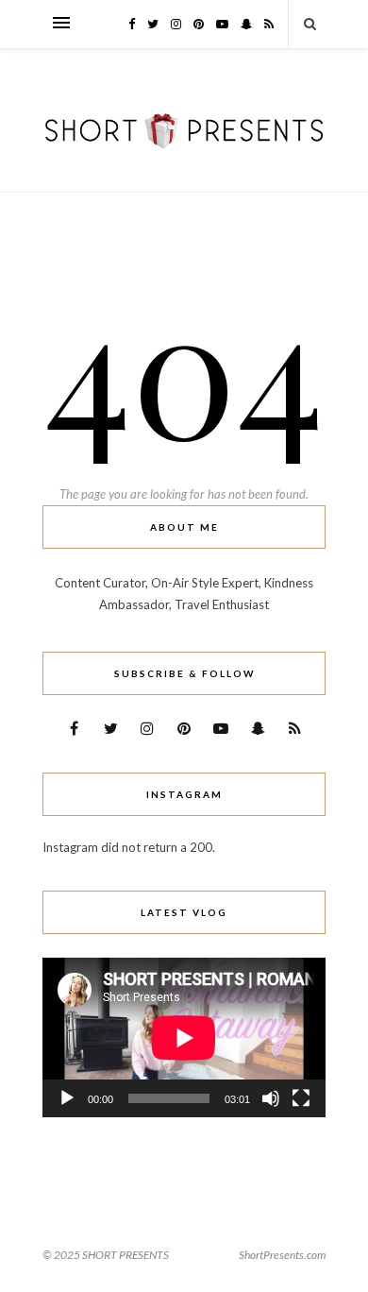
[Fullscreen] (301, 1098)
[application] (184, 1037)
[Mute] (270, 1098)
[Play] (67, 1098)
